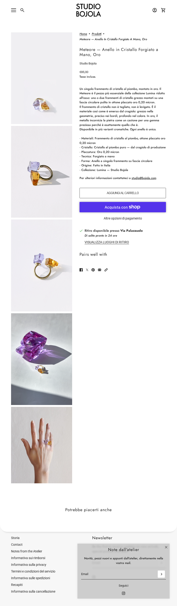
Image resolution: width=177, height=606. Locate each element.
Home (83, 34)
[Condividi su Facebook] (81, 269)
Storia (15, 538)
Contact (17, 544)
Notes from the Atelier (26, 551)
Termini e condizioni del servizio (33, 571)
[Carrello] (163, 10)
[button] (106, 269)
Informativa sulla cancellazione (33, 591)
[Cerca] (22, 10)
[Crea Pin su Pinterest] (93, 269)
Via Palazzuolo (131, 230)
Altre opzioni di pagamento (123, 218)
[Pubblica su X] (87, 270)
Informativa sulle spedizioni (30, 578)
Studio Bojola (88, 63)
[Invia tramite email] (99, 269)
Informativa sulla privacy (28, 564)
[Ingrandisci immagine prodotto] (41, 78)
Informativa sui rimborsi (28, 558)
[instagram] (123, 593)
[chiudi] (166, 547)
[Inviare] (161, 574)
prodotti (96, 34)
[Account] (154, 10)
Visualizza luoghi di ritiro (107, 242)
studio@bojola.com (144, 178)
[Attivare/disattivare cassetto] (13, 10)
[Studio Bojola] (88, 10)
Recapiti (17, 585)
